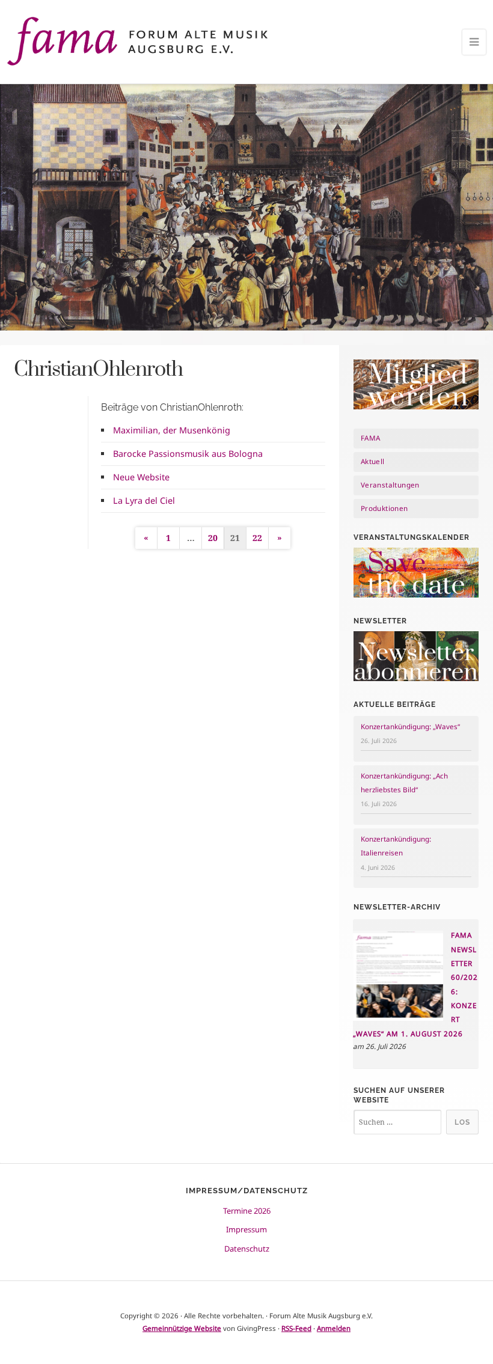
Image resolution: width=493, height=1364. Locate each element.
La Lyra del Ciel (144, 500)
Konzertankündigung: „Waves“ (410, 726)
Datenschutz (246, 1248)
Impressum (246, 1229)
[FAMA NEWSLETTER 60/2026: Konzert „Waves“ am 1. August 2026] (398, 1018)
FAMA (371, 437)
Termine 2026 (247, 1210)
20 (213, 537)
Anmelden (334, 1328)
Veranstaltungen (390, 484)
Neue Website (141, 477)
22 (257, 537)
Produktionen (384, 508)
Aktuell (373, 461)
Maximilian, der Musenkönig (171, 430)
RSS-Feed (296, 1328)
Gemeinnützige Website (181, 1328)
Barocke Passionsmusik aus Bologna (188, 453)
